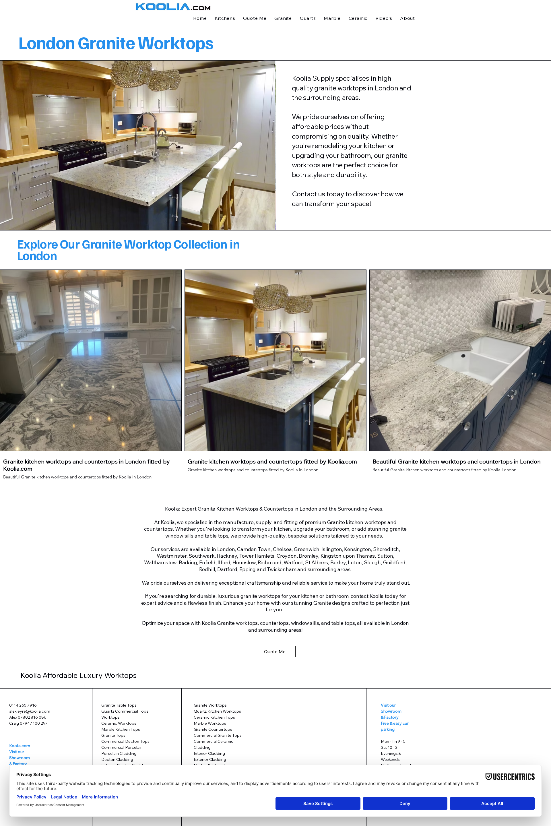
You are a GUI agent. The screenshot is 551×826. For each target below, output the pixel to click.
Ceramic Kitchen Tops (214, 717)
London (386, 88)
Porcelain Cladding (119, 753)
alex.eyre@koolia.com (29, 711)
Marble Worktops (210, 723)
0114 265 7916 (23, 705)
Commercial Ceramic (213, 741)
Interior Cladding (209, 753)
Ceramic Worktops (118, 723)
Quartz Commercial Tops (124, 711)
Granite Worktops (210, 705)
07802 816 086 (32, 717)
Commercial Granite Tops (218, 735)
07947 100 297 (34, 723)
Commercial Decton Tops (125, 741)
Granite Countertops (213, 729)
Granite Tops (113, 735)
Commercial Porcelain (122, 747)
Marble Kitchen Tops (120, 729)
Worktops (110, 717)
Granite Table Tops (119, 705)
